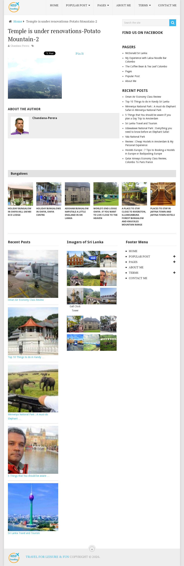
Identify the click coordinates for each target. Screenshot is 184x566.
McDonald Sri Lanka (136, 53)
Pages (101, 5)
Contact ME (167, 5)
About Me (123, 5)
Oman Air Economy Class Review (143, 96)
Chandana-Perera (20, 45)
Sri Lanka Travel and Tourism (141, 123)
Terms (143, 5)
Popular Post (76, 5)
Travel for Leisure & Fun (47, 556)
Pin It (80, 53)
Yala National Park (135, 136)
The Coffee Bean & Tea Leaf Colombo (146, 66)
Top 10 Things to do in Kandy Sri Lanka (147, 101)
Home (54, 5)
